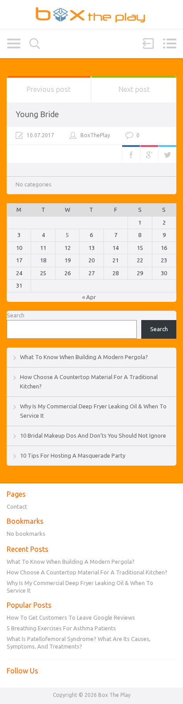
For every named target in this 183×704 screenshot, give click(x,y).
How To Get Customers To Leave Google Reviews (71, 617)
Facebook (131, 154)
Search (34, 43)
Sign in (148, 43)
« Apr (89, 297)
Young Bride (37, 114)
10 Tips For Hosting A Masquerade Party (72, 455)
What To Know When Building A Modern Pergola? (84, 357)
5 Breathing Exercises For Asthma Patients (61, 628)
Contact (17, 506)
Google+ (149, 154)
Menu (169, 43)
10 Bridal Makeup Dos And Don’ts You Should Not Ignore (93, 435)
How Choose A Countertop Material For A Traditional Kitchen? (87, 572)
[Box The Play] (91, 14)
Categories (13, 43)
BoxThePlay (95, 135)
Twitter (167, 154)
